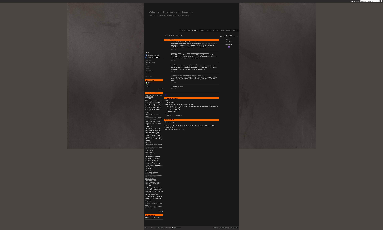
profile (181, 86)
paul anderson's (182, 75)
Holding (159, 144)
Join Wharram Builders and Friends (175, 129)
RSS (166, 95)
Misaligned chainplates (192, 41)
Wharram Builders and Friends (171, 12)
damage (155, 203)
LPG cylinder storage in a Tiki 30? (195, 64)
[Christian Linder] (148, 84)
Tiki (160, 114)
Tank (154, 144)
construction (149, 203)
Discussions (148, 62)
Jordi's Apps (148, 76)
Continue (148, 112)
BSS (156, 114)
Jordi (172, 41)
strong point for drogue (197, 75)
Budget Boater (160, 227)
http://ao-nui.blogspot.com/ (174, 115)
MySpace (150, 57)
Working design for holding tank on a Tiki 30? (153, 123)
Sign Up (352, 1)
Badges (215, 227)
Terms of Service (233, 227)
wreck (160, 203)
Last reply (159, 117)
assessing (152, 201)
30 (149, 114)
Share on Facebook (153, 55)
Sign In (357, 1)
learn (146, 205)
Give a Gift (156, 217)
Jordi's (179, 41)
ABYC (153, 114)
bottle (147, 116)
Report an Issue (223, 227)
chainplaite (148, 173)
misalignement (153, 172)
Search (381, 1)
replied (175, 41)
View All (160, 89)
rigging (154, 173)
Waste (151, 144)
